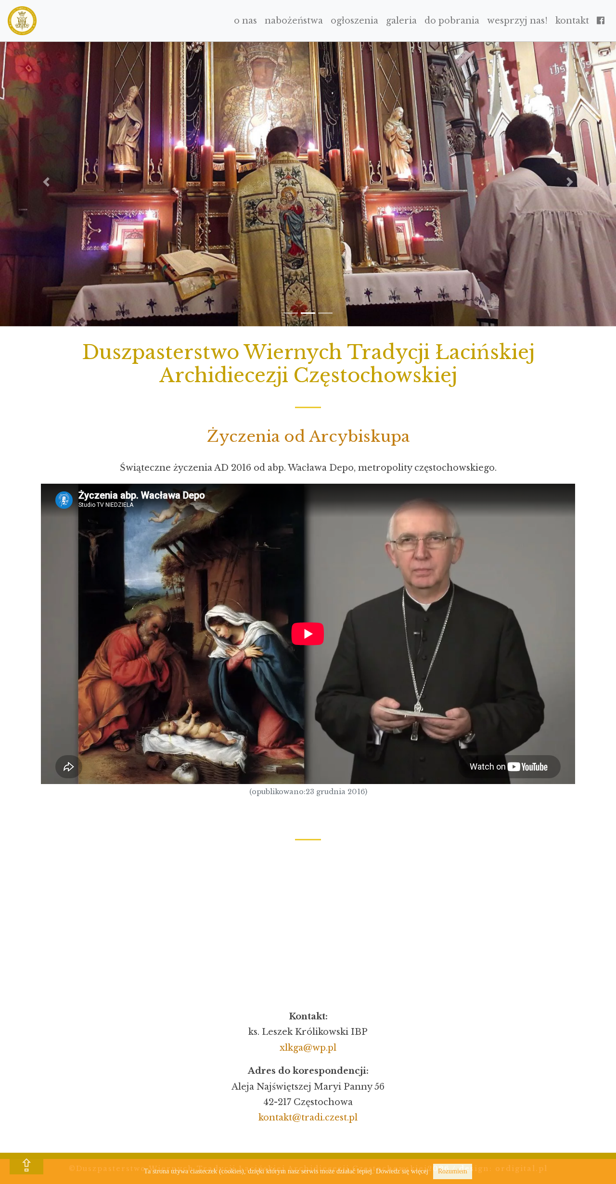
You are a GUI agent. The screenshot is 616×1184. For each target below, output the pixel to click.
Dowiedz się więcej (402, 1171)
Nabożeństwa (294, 20)
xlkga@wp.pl (308, 1047)
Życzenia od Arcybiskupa (308, 436)
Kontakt (572, 20)
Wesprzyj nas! (517, 20)
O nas (245, 20)
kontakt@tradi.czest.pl (308, 1117)
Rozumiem (452, 1171)
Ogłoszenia (354, 20)
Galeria (401, 20)
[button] (46, 182)
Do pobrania (451, 20)
